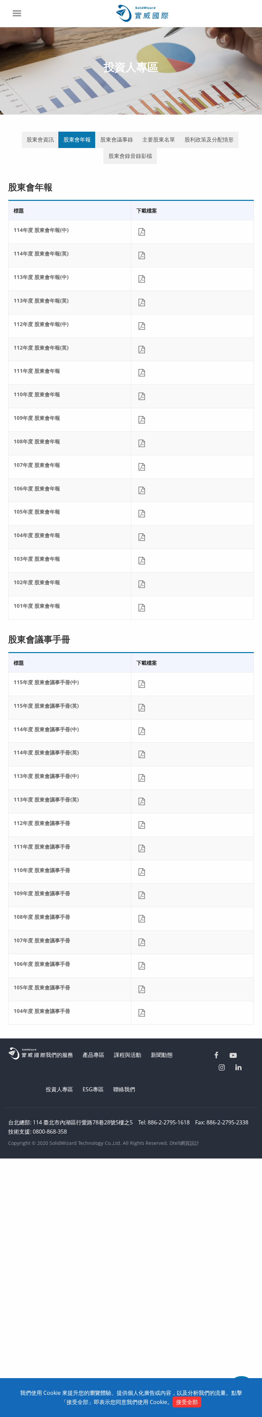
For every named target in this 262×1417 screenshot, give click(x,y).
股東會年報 (77, 139)
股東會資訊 (40, 139)
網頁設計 (189, 1143)
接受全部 (187, 1402)
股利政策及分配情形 (209, 139)
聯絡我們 (124, 1089)
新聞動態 (162, 1055)
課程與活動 (127, 1055)
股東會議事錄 (116, 139)
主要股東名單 (158, 139)
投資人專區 (59, 1089)
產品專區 (93, 1055)
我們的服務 (59, 1055)
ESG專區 (93, 1089)
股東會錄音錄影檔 (130, 156)
